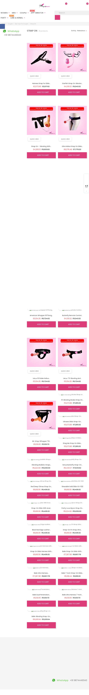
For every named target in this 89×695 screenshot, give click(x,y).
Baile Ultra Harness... (41, 573)
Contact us (42, 673)
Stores (40, 679)
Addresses (57, 655)
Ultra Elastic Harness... (72, 231)
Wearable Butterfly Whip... (72, 294)
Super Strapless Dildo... (41, 209)
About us (41, 659)
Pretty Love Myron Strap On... (72, 508)
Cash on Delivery (44, 650)
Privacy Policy (43, 669)
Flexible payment (29, 663)
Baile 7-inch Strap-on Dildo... (72, 573)
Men (15, 13)
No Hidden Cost (28, 666)
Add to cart (43, 92)
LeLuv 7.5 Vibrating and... (72, 378)
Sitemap (41, 676)
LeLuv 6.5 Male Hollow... (41, 378)
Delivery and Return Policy (42, 645)
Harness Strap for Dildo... (41, 83)
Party (5, 18)
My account (42, 686)
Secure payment (44, 663)
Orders (55, 648)
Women (5, 13)
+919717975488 (8, 679)
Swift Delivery (27, 659)
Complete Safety (29, 669)
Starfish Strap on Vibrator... (72, 83)
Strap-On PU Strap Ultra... (72, 530)
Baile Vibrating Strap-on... (41, 616)
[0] (85, 5)
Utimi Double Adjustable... (41, 272)
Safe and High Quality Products (28, 645)
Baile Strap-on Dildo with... (72, 551)
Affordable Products (26, 679)
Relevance (81, 31)
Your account (59, 640)
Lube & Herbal (18, 17)
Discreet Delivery (29, 650)
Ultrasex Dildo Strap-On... (72, 422)
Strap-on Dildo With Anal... (41, 508)
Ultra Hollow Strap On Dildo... (72, 146)
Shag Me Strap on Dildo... (72, 443)
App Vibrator (38, 12)
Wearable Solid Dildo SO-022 (72, 486)
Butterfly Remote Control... (72, 315)
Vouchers (56, 658)
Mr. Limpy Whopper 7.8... (41, 441)
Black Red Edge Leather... (41, 530)
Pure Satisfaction (29, 684)
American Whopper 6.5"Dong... (41, 315)
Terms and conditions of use (44, 655)
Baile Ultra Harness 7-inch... (72, 595)
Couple (24, 13)
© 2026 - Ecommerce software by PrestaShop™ (18, 692)
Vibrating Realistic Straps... (41, 465)
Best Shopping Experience (28, 655)
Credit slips (57, 651)
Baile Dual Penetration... (41, 595)
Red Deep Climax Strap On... (41, 486)
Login (40, 683)
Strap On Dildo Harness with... (41, 551)
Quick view (34, 76)
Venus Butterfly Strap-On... (72, 465)
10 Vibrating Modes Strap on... (72, 400)
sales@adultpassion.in (11, 682)
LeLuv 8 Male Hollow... (72, 209)
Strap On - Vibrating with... (41, 146)
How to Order (43, 666)
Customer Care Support (28, 674)
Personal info (57, 644)
